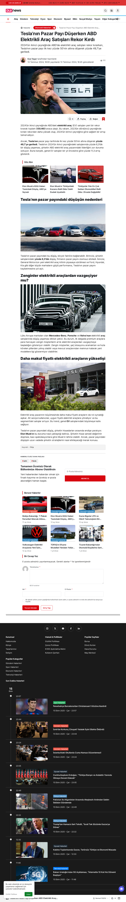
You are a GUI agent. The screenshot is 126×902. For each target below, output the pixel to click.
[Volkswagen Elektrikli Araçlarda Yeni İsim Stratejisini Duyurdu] (34, 538)
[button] (111, 10)
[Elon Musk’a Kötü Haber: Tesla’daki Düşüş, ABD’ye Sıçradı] (35, 180)
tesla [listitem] (34, 461)
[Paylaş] (118, 898)
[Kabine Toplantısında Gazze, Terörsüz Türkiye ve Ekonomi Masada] (63, 848)
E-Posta (68, 589)
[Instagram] (47, 628)
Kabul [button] (29, 894)
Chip (32, 447)
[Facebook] (71, 628)
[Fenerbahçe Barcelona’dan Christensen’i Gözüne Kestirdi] (63, 700)
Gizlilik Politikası (11, 894)
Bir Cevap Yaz (31, 556)
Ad (24, 589)
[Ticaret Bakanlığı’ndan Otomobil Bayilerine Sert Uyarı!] (91, 538)
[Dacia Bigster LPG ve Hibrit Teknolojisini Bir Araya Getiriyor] (91, 509)
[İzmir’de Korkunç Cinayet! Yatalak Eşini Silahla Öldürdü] (63, 727)
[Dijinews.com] (15, 10)
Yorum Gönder (30, 608)
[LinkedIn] (79, 628)
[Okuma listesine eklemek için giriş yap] (103, 119)
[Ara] (105, 10)
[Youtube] (63, 628)
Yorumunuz (35, 567)
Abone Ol (85, 478)
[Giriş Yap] (117, 10)
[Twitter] (55, 628)
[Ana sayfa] (8, 19)
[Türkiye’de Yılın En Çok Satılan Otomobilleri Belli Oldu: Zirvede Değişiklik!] (91, 180)
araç (103, 335)
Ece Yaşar (32, 59)
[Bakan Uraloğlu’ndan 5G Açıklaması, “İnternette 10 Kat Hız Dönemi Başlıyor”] (63, 872)
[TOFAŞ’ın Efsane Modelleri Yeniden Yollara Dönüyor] (63, 538)
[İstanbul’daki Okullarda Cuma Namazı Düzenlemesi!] (63, 751)
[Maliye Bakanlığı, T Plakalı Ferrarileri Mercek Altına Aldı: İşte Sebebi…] (34, 509)
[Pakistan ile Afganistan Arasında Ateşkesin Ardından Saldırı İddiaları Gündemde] (63, 799)
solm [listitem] (24, 461)
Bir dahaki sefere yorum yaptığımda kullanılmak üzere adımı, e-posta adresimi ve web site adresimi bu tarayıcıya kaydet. (64, 600)
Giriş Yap (47, 608)
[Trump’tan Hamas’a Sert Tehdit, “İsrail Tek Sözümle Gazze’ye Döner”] (63, 824)
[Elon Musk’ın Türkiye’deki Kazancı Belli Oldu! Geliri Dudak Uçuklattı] (63, 180)
